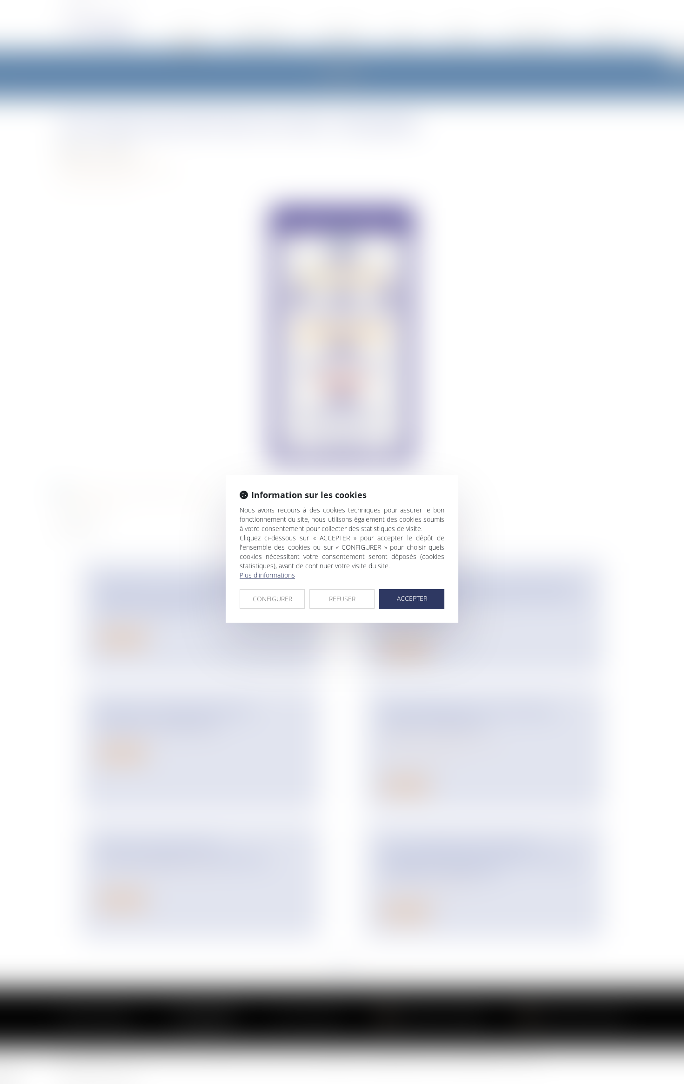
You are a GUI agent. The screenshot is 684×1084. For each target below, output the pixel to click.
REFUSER (342, 598)
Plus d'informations (267, 575)
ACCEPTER (412, 598)
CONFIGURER (272, 598)
